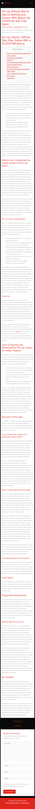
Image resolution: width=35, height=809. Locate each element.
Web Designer (25, 803)
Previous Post (18, 721)
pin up (18, 331)
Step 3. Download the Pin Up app (16, 73)
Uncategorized (18, 27)
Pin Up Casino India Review (15, 58)
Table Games (10, 78)
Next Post (18, 726)
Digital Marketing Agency (13, 803)
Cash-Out (9, 60)
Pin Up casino (11, 75)
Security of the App (12, 67)
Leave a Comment (7, 27)
